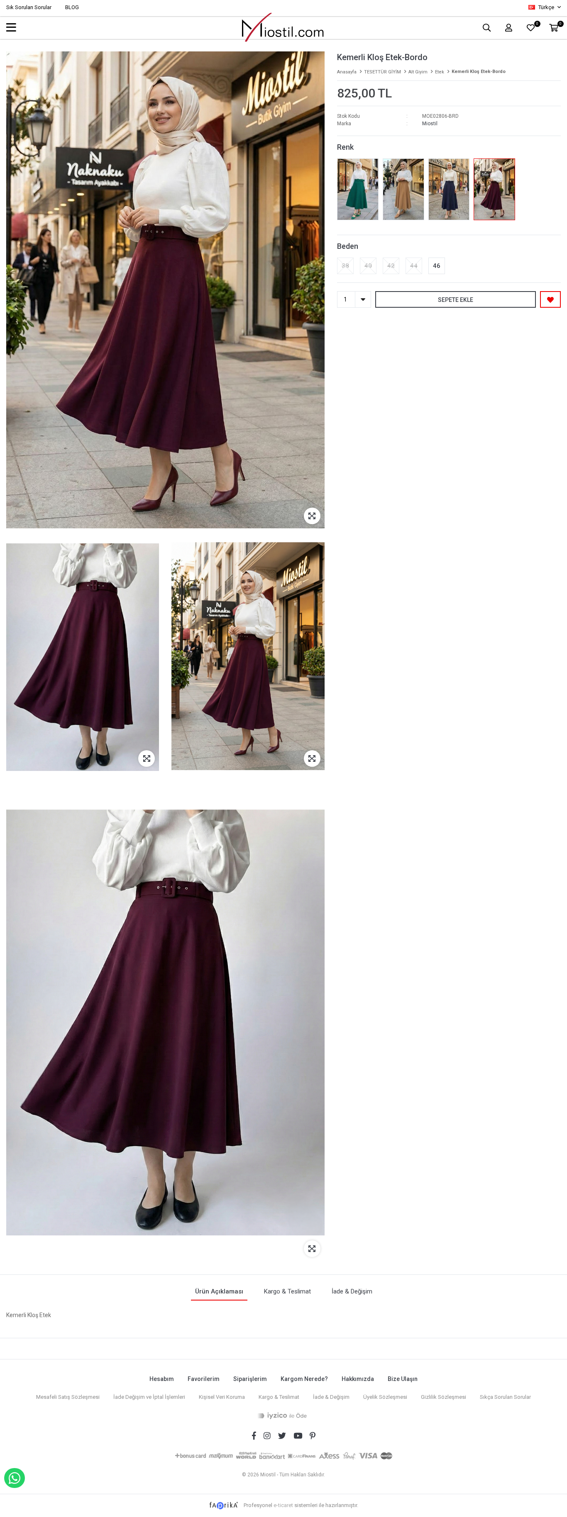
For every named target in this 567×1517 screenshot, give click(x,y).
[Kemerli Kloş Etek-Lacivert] (448, 189)
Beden (347, 246)
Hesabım (161, 1379)
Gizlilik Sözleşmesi (443, 1397)
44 (414, 266)
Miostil (429, 123)
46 (436, 266)
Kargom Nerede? (304, 1379)
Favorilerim (204, 1379)
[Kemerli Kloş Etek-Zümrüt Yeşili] (358, 189)
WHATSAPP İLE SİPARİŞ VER (14, 1478)
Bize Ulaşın (403, 1379)
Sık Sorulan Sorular (28, 7)
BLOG (72, 7)
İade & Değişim (331, 1397)
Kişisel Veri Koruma (222, 1397)
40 (368, 266)
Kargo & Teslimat (279, 1397)
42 (391, 266)
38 (345, 266)
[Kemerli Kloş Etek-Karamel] (403, 189)
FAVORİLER (537, 25)
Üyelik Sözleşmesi (385, 1397)
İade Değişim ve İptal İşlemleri (149, 1397)
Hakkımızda (358, 1379)
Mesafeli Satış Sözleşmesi (68, 1397)
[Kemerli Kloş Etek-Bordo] (494, 189)
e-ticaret (283, 1505)
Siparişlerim (250, 1379)
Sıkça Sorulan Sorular (505, 1397)
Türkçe (546, 7)
